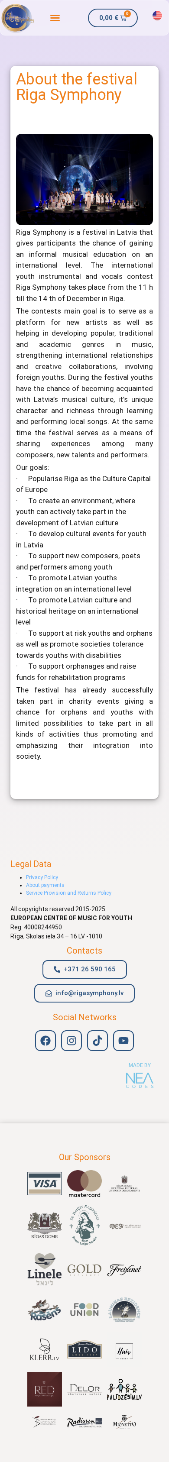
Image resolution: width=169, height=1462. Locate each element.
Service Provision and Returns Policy (68, 893)
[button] (55, 18)
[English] (157, 15)
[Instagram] (71, 1040)
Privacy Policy (42, 877)
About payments (45, 885)
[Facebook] (45, 1040)
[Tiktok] (97, 1040)
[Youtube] (123, 1040)
